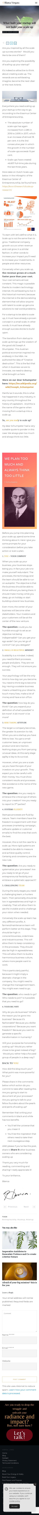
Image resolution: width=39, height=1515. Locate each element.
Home (4, 1453)
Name (8, 1335)
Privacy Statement (9, 1461)
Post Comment (19, 1379)
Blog (4, 1456)
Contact (5, 1458)
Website (6, 1361)
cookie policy (14, 1501)
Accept (14, 1506)
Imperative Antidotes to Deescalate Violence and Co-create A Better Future (19, 1245)
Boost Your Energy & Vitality (13, 1474)
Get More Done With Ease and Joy (15, 1483)
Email (8, 1348)
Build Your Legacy (10, 32)
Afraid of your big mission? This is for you (19, 1276)
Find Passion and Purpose (12, 1480)
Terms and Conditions (10, 1463)
